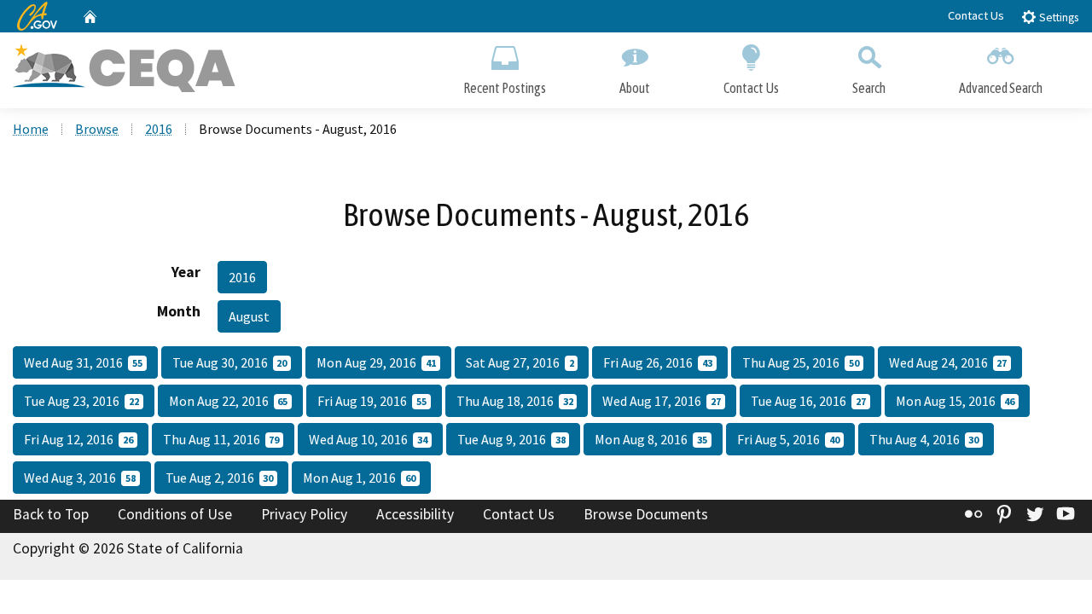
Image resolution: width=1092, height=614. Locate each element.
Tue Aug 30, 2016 (230, 362)
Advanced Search (1001, 88)
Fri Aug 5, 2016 (788, 439)
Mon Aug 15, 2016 (955, 400)
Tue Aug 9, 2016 (511, 439)
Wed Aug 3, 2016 (80, 477)
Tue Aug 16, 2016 (808, 400)
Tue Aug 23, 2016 (81, 400)
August (249, 316)
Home (31, 128)
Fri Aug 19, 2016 (372, 400)
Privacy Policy (304, 514)
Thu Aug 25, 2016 (800, 362)
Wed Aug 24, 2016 (948, 362)
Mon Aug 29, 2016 (376, 362)
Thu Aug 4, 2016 (924, 439)
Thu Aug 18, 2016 (514, 400)
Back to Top (51, 514)
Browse (97, 128)
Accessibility (415, 514)
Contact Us (976, 15)
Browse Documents (646, 514)
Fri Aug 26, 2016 (657, 362)
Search (869, 88)
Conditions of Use (175, 514)
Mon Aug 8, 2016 (651, 439)
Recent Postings (504, 88)
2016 (158, 128)
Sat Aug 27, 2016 (520, 362)
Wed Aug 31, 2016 (83, 362)
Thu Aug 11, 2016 (221, 439)
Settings (1057, 17)
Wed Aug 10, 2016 (368, 439)
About (634, 88)
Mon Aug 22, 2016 (228, 400)
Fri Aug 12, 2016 (78, 439)
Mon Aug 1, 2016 (359, 477)
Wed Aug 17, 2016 (661, 400)
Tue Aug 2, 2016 (220, 477)
